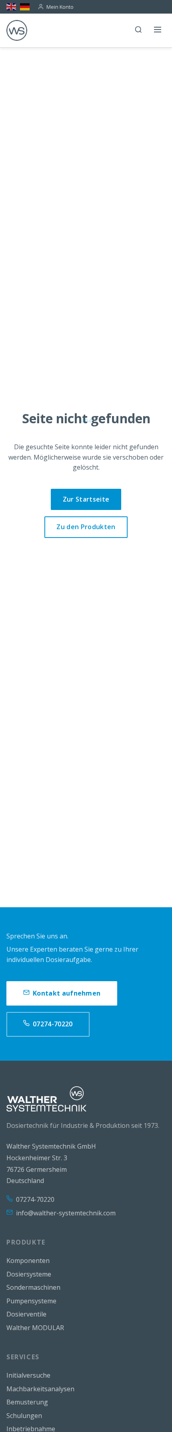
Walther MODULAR (35, 1327)
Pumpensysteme (31, 1301)
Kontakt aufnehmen (66, 993)
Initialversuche (28, 1375)
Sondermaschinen (33, 1287)
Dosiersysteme (28, 1274)
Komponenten (28, 1260)
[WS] (16, 30)
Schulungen (24, 1415)
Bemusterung (27, 1402)
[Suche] (138, 30)
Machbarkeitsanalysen (40, 1388)
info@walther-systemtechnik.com (66, 1213)
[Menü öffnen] (158, 30)
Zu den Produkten (85, 526)
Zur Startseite (86, 499)
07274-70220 (53, 1024)
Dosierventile (26, 1314)
